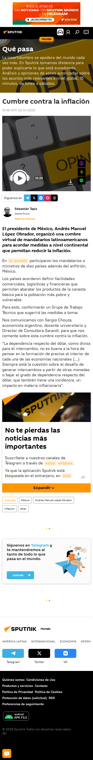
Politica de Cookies (48, 692)
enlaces (65, 463)
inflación (9, 508)
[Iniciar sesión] (68, 31)
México (25, 500)
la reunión (18, 260)
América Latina (14, 641)
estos (50, 463)
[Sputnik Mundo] (13, 34)
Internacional (43, 641)
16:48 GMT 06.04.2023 (18, 110)
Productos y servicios (17, 686)
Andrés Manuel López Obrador (53, 500)
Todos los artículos (25, 218)
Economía (68, 641)
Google (82, 172)
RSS (52, 698)
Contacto (41, 686)
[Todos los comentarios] (6, 753)
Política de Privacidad (17, 692)
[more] (83, 477)
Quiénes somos (13, 680)
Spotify (82, 180)
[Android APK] (16, 717)
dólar (23, 508)
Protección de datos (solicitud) (24, 698)
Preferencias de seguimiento (23, 704)
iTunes (82, 163)
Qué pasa (10, 500)
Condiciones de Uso (40, 680)
